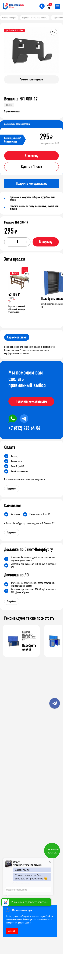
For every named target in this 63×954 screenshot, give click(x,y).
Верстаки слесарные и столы (34, 17)
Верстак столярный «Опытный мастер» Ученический (16, 309)
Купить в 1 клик (31, 166)
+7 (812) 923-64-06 (24, 428)
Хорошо (11, 930)
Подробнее (11, 488)
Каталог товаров (9, 17)
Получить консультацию (31, 401)
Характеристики (17, 337)
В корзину (31, 156)
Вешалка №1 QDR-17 (16, 222)
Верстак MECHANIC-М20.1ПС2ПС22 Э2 (29, 636)
